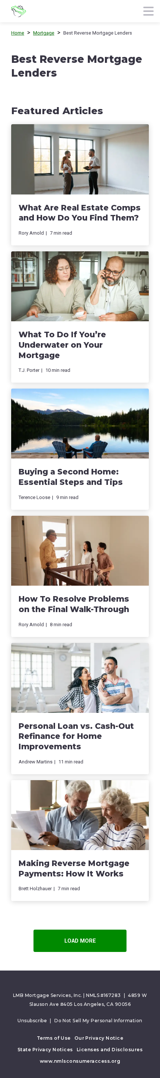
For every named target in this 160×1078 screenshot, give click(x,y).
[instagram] (97, 984)
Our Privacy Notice (99, 1038)
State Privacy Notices (45, 1049)
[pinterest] (77, 984)
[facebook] (57, 984)
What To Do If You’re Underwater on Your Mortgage (62, 345)
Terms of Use (54, 1038)
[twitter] (67, 984)
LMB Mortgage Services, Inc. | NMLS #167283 (67, 995)
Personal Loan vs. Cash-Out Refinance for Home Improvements (76, 736)
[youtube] (87, 984)
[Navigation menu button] (149, 11)
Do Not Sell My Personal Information (98, 1020)
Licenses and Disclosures (110, 1049)
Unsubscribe (32, 1020)
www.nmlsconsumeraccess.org (80, 1061)
